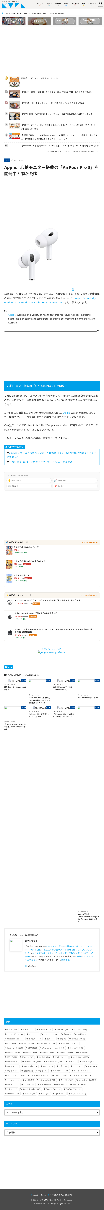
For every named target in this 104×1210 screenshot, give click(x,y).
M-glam (54, 1203)
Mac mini (88, 1061)
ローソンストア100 (82, 1075)
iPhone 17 (77, 1048)
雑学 (32, 1048)
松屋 (63, 1066)
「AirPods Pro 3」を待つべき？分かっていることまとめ (41, 462)
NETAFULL (48, 1200)
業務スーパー (79, 1084)
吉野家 (28, 1071)
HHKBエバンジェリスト (53, 949)
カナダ (28, 1029)
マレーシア (80, 1029)
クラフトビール (15, 1034)
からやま (12, 1071)
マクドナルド (61, 1071)
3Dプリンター (78, 1094)
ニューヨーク (50, 1034)
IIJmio (60, 1094)
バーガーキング (82, 1071)
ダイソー (45, 1084)
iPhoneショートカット (53, 1048)
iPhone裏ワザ (47, 1043)
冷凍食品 (12, 1084)
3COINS (61, 1084)
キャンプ (13, 1080)
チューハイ (45, 1029)
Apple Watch (81, 1057)
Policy (43, 1195)
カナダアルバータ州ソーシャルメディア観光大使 (56, 953)
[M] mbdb (65, 1203)
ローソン (60, 1075)
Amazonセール (69, 1043)
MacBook (13, 1061)
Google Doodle (31, 1089)
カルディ (29, 1084)
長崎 (63, 1039)
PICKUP (27, 1043)
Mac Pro (12, 1066)
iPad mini (61, 1057)
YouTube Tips (73, 1089)
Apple (13, 13)
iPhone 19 (31, 1052)
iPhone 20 (48, 1052)
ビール (12, 1029)
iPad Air (44, 1057)
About (35, 1195)
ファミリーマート (39, 1075)
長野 (67, 1034)
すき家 (43, 1071)
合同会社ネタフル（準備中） (61, 1195)
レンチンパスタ (47, 1080)
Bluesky (30, 1094)
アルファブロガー (54, 946)
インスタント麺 (87, 1080)
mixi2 (45, 1094)
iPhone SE (66, 1052)
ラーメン (67, 1080)
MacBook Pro (54, 1061)
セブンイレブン (16, 1075)
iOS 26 (83, 1052)
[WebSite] (30, 966)
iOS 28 (11, 1043)
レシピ (29, 1080)
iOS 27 (12, 1057)
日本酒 (81, 1034)
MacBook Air (33, 1061)
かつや (92, 1066)
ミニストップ (78, 1039)
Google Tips (53, 1089)
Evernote (63, 1029)
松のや (77, 1066)
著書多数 (65, 959)
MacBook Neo (15, 1039)
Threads (13, 1094)
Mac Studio (31, 1066)
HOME (6, 13)
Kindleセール (15, 1048)
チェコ (33, 1034)
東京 (50, 1039)
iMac (72, 1061)
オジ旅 (78, 956)
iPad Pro (28, 1057)
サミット (12, 1089)
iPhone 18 (13, 1052)
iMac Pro (48, 1066)
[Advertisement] (52, 50)
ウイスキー (35, 1039)
